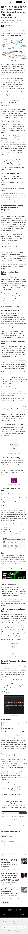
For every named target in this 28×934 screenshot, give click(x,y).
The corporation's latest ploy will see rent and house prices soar (9, 894)
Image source (14, 60)
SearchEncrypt (22, 630)
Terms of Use (21, 816)
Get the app (21, 927)
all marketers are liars (14, 328)
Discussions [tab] (12, 855)
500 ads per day (7, 348)
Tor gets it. (14, 580)
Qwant (3, 630)
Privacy (15, 922)
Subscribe (19, 2)
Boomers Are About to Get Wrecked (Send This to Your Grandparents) (10, 860)
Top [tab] (3, 855)
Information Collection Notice (16, 818)
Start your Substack (10, 927)
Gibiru (7, 630)
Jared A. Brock (8, 25)
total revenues (10, 216)
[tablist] (7, 836)
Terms (19, 922)
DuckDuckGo (9, 628)
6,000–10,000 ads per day (14, 352)
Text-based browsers (8, 585)
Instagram (4, 138)
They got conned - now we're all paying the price (9, 865)
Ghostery (3, 461)
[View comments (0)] (6, 30)
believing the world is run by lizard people (13, 88)
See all (4, 902)
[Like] (2, 30)
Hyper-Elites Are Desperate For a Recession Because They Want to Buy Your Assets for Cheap (9, 875)
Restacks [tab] (11, 836)
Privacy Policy (14, 819)
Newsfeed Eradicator (19, 680)
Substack (6, 931)
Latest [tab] (6, 855)
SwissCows (13, 630)
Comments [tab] (4, 836)
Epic (2, 505)
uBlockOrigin (17, 427)
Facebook (17, 136)
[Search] (25, 854)
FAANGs (16, 229)
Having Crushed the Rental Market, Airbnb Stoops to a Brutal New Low (9, 889)
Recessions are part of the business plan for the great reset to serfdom (10, 879)
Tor (2, 553)
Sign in (25, 2)
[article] (14, 864)
